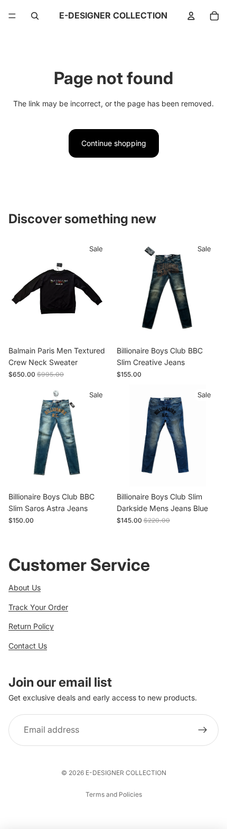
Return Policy (31, 626)
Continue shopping (113, 143)
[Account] (191, 16)
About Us (24, 587)
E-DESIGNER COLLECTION (126, 773)
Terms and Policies (114, 794)
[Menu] (12, 16)
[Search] (34, 16)
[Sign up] (203, 730)
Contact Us (27, 645)
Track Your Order (38, 607)
